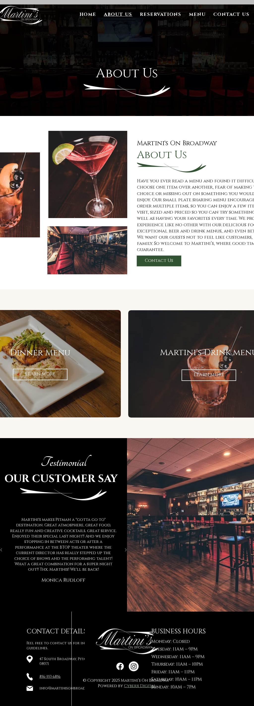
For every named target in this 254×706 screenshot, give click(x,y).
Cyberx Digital (140, 686)
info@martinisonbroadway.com (70, 688)
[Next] (126, 550)
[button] (197, 15)
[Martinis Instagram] (134, 666)
